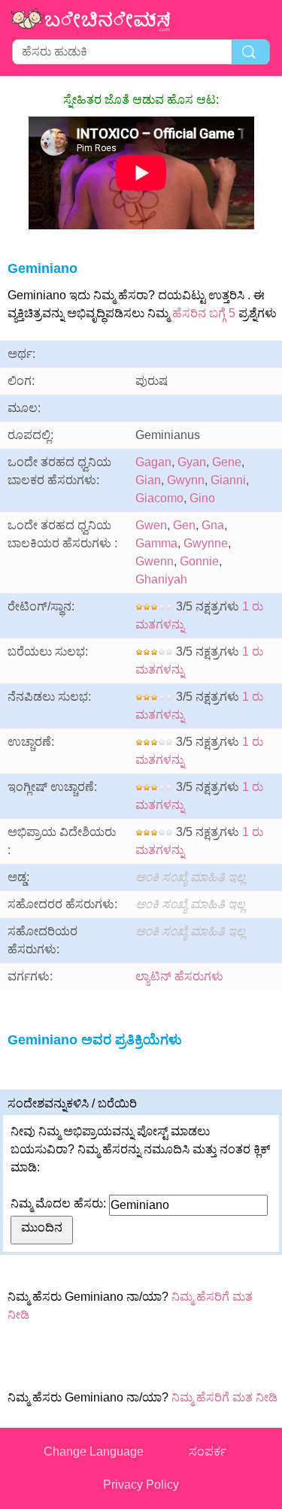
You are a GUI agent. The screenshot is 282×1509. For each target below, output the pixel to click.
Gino (202, 498)
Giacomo (159, 498)
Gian (148, 480)
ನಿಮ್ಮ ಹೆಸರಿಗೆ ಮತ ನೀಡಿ (224, 1397)
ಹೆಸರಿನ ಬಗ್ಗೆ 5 (203, 313)
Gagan (153, 462)
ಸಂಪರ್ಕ (207, 1451)
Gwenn (154, 561)
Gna (213, 525)
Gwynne (205, 543)
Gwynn (186, 480)
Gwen (151, 525)
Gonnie (199, 561)
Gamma (156, 543)
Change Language (94, 1451)
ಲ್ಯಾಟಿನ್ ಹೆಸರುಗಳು (179, 976)
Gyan (191, 462)
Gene (226, 462)
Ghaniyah (161, 579)
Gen (184, 525)
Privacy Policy (141, 1484)
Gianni (228, 480)
